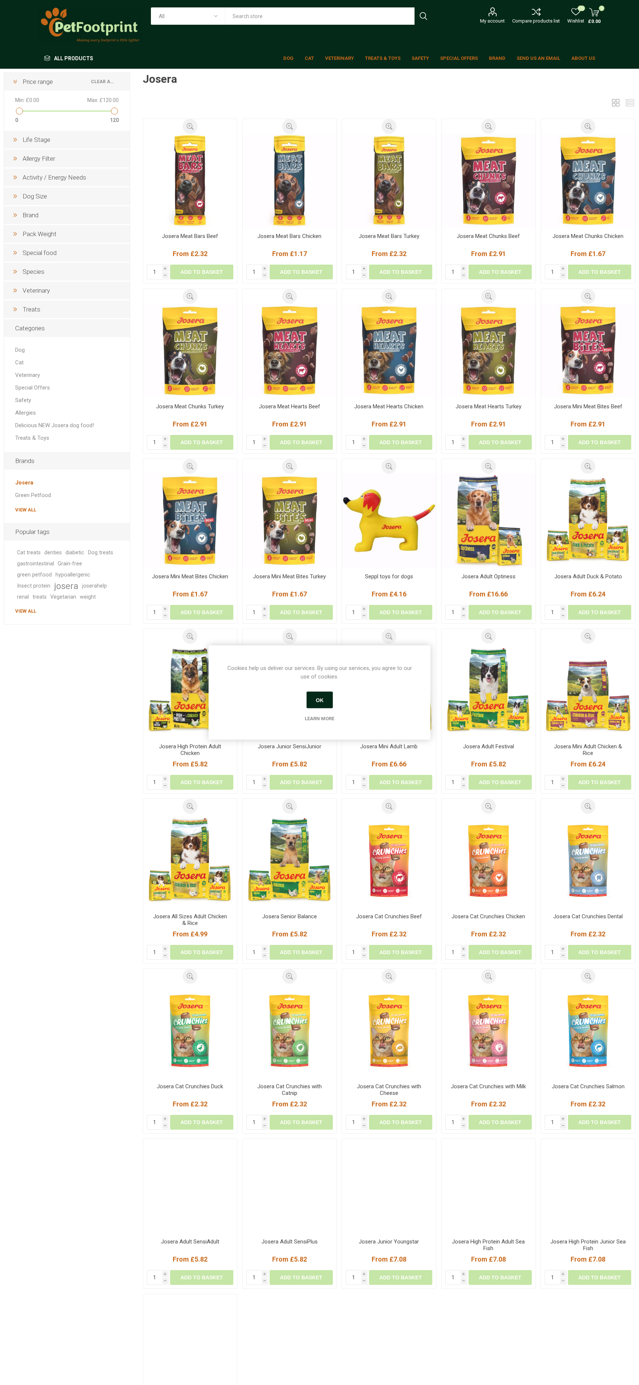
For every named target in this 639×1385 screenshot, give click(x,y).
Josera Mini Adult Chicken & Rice (588, 749)
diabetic (74, 552)
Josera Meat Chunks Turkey (190, 406)
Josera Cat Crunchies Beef (389, 916)
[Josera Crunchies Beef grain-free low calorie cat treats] (389, 861)
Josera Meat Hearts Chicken (388, 406)
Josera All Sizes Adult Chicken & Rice (190, 919)
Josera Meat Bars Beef (190, 236)
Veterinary (27, 375)
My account (492, 21)
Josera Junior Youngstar (389, 1256)
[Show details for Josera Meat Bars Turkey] (389, 181)
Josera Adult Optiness (488, 576)
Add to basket (201, 272)
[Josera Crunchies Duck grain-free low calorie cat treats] (190, 1031)
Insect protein (33, 586)
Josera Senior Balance (289, 916)
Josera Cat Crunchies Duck (190, 1086)
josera (66, 586)
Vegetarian (63, 597)
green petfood (34, 575)
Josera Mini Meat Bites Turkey (289, 576)
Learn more (319, 718)
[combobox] (320, 16)
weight (88, 597)
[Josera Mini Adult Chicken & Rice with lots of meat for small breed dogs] (588, 691)
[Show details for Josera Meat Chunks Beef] (488, 181)
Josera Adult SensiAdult (190, 1256)
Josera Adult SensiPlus (289, 1256)
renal (23, 597)
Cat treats (29, 552)
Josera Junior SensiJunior (289, 746)
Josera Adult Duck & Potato (588, 576)
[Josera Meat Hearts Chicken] (389, 351)
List (629, 103)
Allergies (25, 412)
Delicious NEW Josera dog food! (54, 425)
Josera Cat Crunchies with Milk (488, 1086)
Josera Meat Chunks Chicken (587, 236)
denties (53, 552)
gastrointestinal (35, 564)
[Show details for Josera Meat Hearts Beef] (290, 351)
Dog (20, 350)
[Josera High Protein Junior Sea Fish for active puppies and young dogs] (588, 1201)
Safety (23, 400)
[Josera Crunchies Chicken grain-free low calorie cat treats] (488, 861)
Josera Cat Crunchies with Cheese (389, 1089)
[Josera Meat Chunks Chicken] (588, 181)
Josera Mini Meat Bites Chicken (190, 576)
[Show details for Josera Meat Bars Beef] (190, 181)
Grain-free (70, 564)
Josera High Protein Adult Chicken (190, 749)
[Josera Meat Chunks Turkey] (190, 351)
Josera (24, 482)
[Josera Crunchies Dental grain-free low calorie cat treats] (588, 861)
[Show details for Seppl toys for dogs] (389, 521)
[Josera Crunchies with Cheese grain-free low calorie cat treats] (389, 1031)
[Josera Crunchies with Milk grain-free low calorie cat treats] (488, 1031)
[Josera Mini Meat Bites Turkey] (290, 521)
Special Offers (32, 387)
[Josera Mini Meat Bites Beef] (588, 351)
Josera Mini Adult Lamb (388, 746)
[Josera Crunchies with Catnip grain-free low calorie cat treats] (290, 1031)
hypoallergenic (72, 575)
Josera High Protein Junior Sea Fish (588, 1259)
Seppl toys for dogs (389, 576)
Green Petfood (33, 495)
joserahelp (94, 586)
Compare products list (536, 21)
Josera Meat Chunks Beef (488, 236)
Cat (19, 362)
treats (40, 597)
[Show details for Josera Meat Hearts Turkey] (488, 351)
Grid (615, 103)
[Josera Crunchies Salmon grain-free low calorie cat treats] (588, 1031)
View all (25, 510)
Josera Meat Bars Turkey (389, 236)
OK (320, 700)
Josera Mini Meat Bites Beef (588, 406)
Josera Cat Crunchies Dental (588, 916)
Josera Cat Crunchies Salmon (588, 1086)
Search (423, 16)
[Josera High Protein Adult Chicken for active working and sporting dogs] (190, 691)
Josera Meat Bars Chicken (289, 236)
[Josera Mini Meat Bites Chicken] (190, 521)
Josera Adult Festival (488, 746)
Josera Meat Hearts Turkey (488, 406)
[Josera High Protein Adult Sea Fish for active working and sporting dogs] (488, 1201)
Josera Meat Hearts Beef (289, 406)
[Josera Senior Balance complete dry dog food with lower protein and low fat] (290, 861)
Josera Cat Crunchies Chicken (488, 916)
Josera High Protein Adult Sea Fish (488, 1259)
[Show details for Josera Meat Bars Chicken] (290, 181)
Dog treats (100, 552)
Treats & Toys (32, 438)
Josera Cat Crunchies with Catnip (289, 1089)
